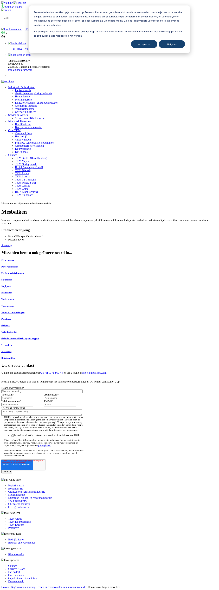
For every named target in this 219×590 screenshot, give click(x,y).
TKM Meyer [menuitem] (22, 161)
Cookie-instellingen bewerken (104, 587)
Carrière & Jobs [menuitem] (23, 133)
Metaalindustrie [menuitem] (23, 99)
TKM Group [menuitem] (15, 518)
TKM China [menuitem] (21, 188)
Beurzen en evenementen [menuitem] (28, 127)
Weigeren (172, 44)
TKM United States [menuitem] (25, 182)
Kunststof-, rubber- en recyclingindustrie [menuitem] (30, 497)
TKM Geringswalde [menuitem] (26, 164)
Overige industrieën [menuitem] (25, 111)
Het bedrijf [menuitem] (21, 136)
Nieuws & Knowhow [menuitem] (20, 121)
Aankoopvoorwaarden (75, 587)
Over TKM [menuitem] (14, 130)
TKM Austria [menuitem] (22, 176)
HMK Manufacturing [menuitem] (26, 191)
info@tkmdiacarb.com (20, 69)
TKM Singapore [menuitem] (24, 194)
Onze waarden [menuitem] (23, 139)
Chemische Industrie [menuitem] (26, 105)
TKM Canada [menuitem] (22, 185)
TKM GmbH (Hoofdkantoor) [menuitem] (31, 158)
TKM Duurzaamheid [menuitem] (19, 521)
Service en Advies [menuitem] (18, 114)
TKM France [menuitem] (22, 173)
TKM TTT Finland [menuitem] (25, 179)
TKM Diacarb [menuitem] (22, 170)
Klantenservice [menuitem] (16, 554)
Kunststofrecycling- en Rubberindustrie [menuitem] (36, 102)
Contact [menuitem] (12, 154)
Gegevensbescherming (23, 587)
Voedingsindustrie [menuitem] (24, 108)
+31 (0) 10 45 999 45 (19, 49)
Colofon (6, 587)
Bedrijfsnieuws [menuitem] (23, 124)
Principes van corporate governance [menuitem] (34, 142)
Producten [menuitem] (13, 527)
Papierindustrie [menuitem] (23, 90)
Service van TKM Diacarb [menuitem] (29, 118)
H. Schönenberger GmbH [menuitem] (29, 167)
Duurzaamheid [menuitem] (23, 148)
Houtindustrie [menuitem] (22, 96)
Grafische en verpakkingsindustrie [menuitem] (33, 93)
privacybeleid (44, 445)
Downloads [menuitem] (21, 151)
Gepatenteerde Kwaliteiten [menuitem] (29, 145)
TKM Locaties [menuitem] (16, 524)
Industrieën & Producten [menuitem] (21, 87)
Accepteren (144, 44)
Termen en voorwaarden (49, 587)
